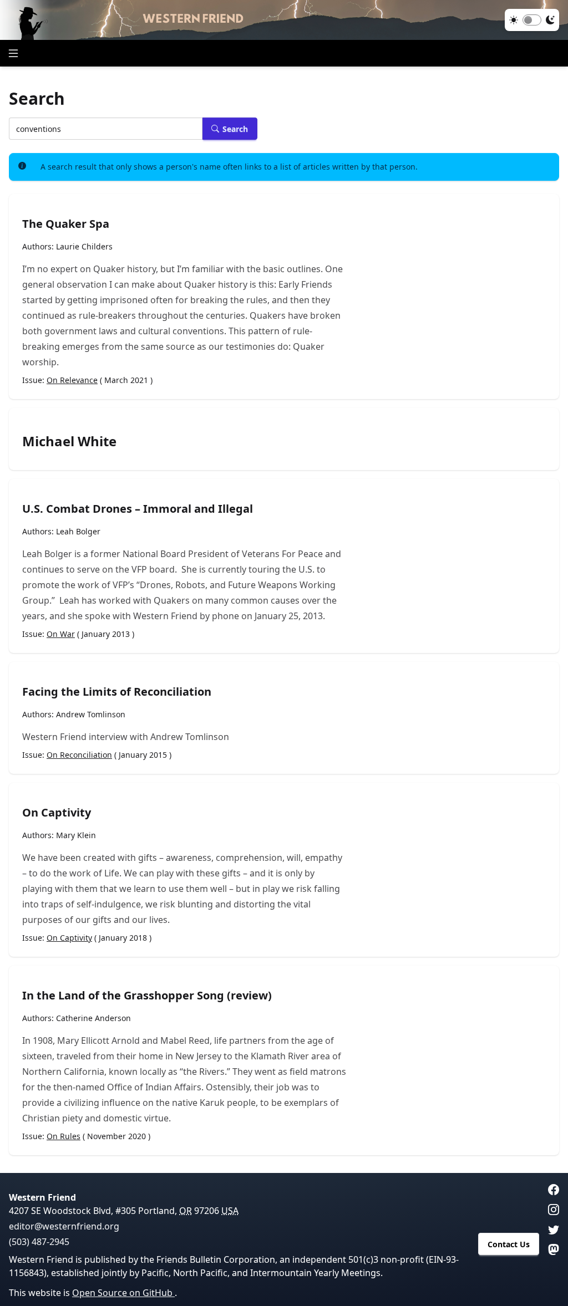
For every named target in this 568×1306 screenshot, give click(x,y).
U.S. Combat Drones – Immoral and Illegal (137, 508)
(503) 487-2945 (39, 1242)
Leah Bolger (78, 531)
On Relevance (72, 380)
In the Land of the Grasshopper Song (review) (147, 995)
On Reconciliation (79, 754)
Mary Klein (76, 835)
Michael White (69, 441)
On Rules (63, 1136)
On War (61, 634)
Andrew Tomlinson (90, 714)
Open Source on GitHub (123, 1293)
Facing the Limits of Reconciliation (116, 691)
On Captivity (56, 812)
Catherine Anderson (93, 1018)
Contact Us (509, 1244)
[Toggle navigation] (13, 53)
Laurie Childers (84, 246)
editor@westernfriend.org (64, 1226)
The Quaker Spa (65, 223)
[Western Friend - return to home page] (284, 20)
